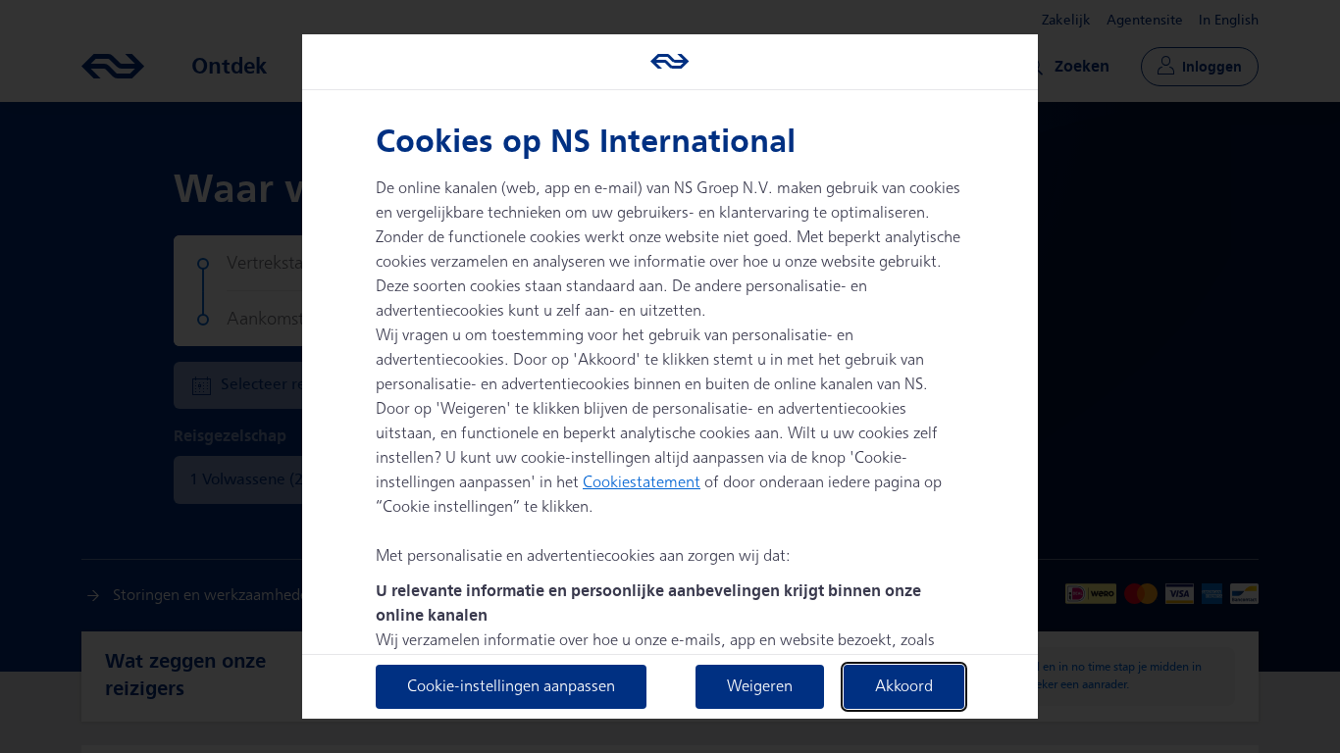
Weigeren (760, 686)
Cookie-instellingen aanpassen (511, 686)
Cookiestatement (641, 483)
